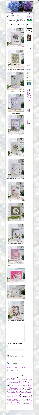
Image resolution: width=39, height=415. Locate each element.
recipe (17, 397)
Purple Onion (9, 397)
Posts (28, 72)
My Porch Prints (11, 393)
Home (16, 367)
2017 (28, 117)
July (28, 108)
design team (18, 382)
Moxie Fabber (17, 392)
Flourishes (14, 384)
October (29, 96)
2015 (28, 119)
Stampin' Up (18, 400)
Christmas (15, 379)
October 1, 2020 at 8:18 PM (11, 364)
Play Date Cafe (18, 395)
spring (17, 399)
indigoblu (26, 387)
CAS (12, 378)
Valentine (10, 404)
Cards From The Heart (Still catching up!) (29, 102)
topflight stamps (18, 403)
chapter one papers (26, 378)
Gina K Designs (16, 385)
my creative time (26, 392)
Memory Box (18, 391)
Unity (7, 404)
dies (21, 382)
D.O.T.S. (7, 382)
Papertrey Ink (15, 394)
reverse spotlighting (30, 397)
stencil (12, 401)
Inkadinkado (29, 387)
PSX (24, 396)
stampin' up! (24, 400)
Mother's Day (12, 392)
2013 (28, 121)
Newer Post (8, 367)
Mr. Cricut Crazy (20, 392)
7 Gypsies (12, 375)
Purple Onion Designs (14, 397)
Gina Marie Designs (20, 385)
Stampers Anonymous (13, 400)
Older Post (23, 367)
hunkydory (17, 387)
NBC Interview (18, 393)
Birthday (14, 377)
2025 (28, 90)
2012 (28, 122)
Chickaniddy (30, 378)
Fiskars (11, 384)
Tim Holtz (10, 403)
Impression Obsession (21, 387)
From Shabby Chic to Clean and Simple (30, 100)
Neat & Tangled (21, 393)
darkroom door (10, 382)
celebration (23, 378)
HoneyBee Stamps (13, 387)
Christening (12, 379)
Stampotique (27, 400)
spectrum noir (10, 399)
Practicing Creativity (9, 396)
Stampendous (8, 400)
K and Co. (29, 388)
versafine (23, 404)
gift (9, 385)
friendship (29, 384)
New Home (25, 393)
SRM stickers (21, 399)
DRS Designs (31, 382)
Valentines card (19, 404)
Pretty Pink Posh (20, 396)
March (29, 112)
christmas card (20, 379)
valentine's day (15, 404)
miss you (25, 391)
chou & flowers (8, 379)
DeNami (14, 382)
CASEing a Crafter (15, 378)
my (23, 392)
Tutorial (30, 403)
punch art (30, 396)
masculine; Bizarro (14, 391)
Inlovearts (8, 388)
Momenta (31, 391)
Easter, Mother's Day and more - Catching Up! (30, 104)
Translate (29, 65)
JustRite (25, 388)
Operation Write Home (30, 393)
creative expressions (15, 381)
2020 (28, 94)
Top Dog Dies (14, 403)
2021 (28, 93)
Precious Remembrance (14, 396)
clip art (28, 379)
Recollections (20, 397)
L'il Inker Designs (26, 389)
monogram (9, 392)
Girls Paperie (25, 385)
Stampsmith (31, 400)
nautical (15, 393)
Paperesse (9, 354)
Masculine (9, 391)
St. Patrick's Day (25, 399)
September (29, 106)
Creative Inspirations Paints (21, 381)
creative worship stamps (28, 381)
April (28, 111)
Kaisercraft (8, 389)
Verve (31, 404)
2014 (28, 120)
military (22, 391)
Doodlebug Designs (27, 382)
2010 (28, 124)
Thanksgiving (8, 402)
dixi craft (23, 382)
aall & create (20, 375)
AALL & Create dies (25, 375)
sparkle (7, 399)
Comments (28, 73)
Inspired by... (21, 388)
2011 (27, 123)
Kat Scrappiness (11, 389)
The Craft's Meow (18, 402)
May (28, 110)
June (28, 109)
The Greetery (23, 402)
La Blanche (30, 389)
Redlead (22, 397)
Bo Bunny (10, 378)
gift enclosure (12, 385)
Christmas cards (24, 379)
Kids (17, 389)
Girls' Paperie (29, 385)
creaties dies (10, 381)
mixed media (28, 391)
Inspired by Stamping (14, 388)
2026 (28, 89)
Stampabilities (29, 399)
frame (26, 384)
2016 (28, 118)
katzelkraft (15, 389)
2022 (28, 92)
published (27, 396)
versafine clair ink (28, 404)
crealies (7, 381)
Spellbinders (14, 399)
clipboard (31, 379)
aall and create (29, 375)
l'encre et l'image (21, 389)
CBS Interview (20, 378)
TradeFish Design (27, 403)
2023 (28, 91)
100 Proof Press (8, 375)
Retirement (25, 397)
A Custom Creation (16, 375)
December (29, 95)
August (29, 107)
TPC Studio (23, 403)
